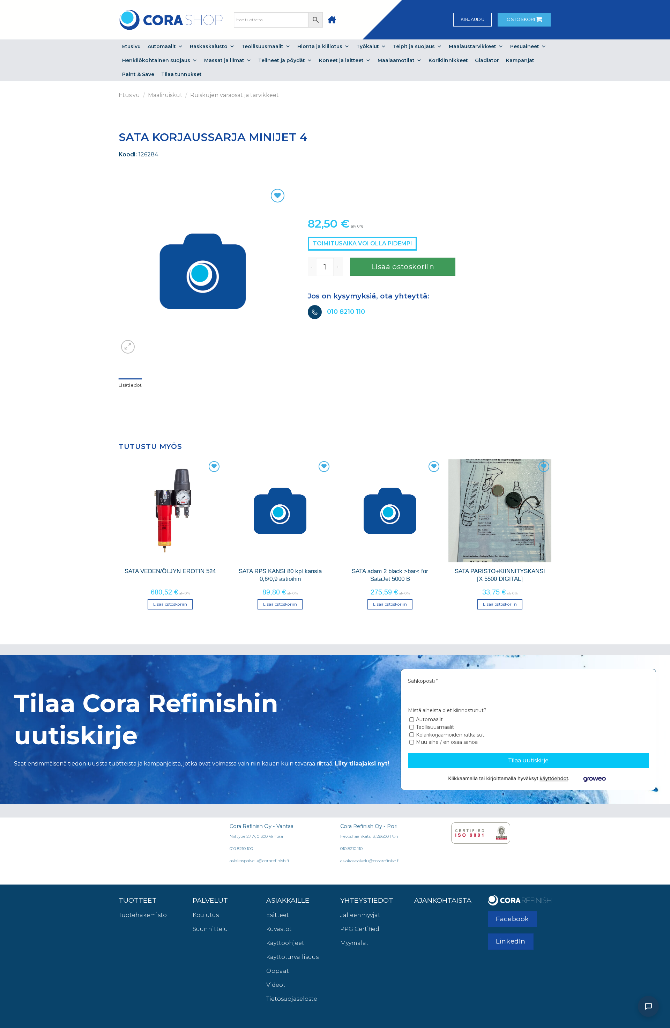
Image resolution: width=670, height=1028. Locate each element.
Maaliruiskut (165, 95)
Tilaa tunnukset (181, 74)
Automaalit (162, 46)
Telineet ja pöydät (281, 60)
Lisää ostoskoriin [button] (170, 604)
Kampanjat (520, 60)
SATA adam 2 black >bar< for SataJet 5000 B (390, 575)
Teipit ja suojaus (414, 46)
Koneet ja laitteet (341, 60)
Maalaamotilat (396, 60)
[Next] (551, 541)
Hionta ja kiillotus (319, 46)
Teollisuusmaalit (262, 46)
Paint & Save (138, 74)
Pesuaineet (524, 46)
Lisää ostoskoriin (402, 266)
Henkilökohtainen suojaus (156, 60)
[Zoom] (128, 347)
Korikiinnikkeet (448, 60)
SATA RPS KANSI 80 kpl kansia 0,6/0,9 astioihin (280, 575)
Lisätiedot (130, 385)
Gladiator (487, 60)
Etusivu (131, 46)
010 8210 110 (346, 312)
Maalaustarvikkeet (472, 46)
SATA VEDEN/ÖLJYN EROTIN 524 (170, 571)
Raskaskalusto (209, 46)
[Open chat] (648, 1006)
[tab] (130, 385)
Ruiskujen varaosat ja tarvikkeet (234, 95)
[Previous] (119, 541)
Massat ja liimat (224, 60)
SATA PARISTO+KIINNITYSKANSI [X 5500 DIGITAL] (500, 575)
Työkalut (367, 46)
